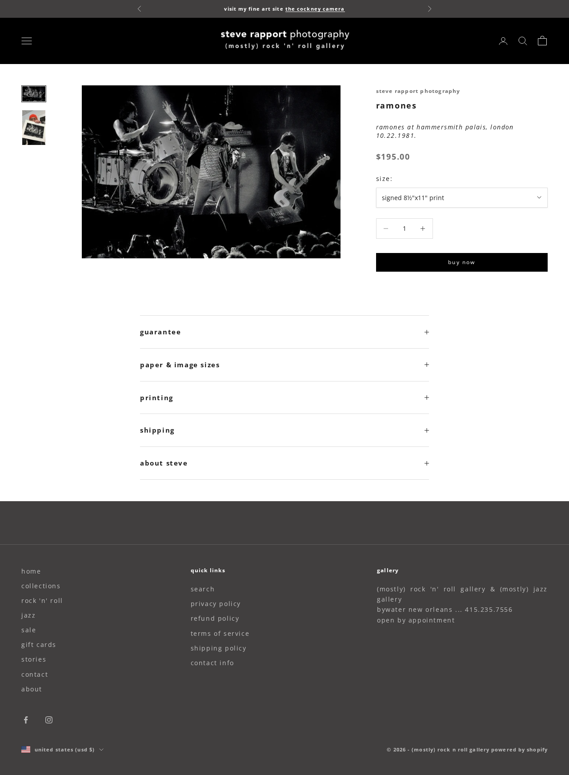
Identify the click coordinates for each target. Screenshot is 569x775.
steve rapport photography (418, 91)
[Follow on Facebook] (25, 719)
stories (33, 659)
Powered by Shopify (519, 749)
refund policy (215, 618)
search (203, 589)
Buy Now (461, 262)
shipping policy (219, 648)
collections (41, 586)
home (31, 571)
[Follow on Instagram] (48, 719)
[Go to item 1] (33, 93)
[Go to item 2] (33, 127)
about (31, 689)
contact (34, 674)
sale (28, 630)
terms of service (220, 633)
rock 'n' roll (42, 600)
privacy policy (216, 603)
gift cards (38, 644)
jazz (28, 615)
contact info (212, 663)
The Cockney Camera (315, 8)
